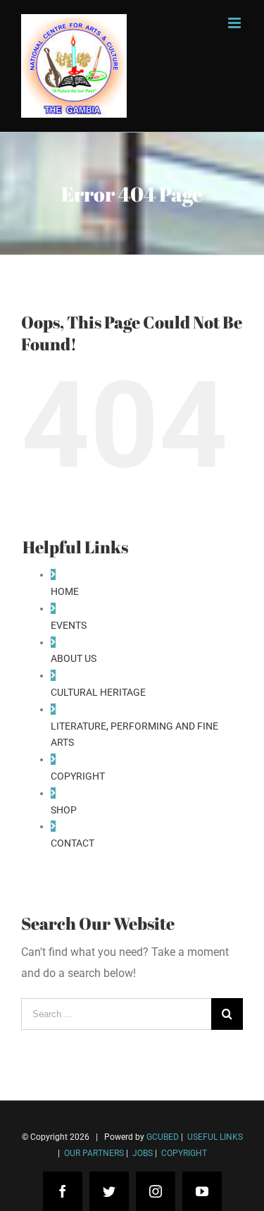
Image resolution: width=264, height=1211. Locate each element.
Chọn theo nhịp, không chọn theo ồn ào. (126, 1146)
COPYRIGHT (78, 776)
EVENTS (69, 625)
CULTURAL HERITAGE (98, 692)
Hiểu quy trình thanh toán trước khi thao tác (137, 1167)
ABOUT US (73, 658)
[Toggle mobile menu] (235, 23)
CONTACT (72, 843)
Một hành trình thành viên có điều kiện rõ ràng (142, 1188)
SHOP (64, 810)
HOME (65, 591)
